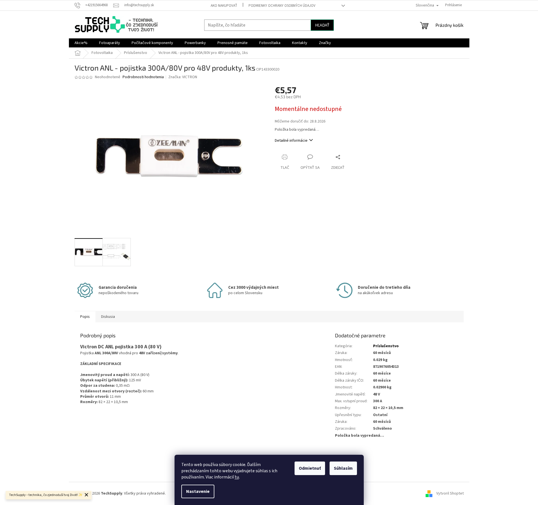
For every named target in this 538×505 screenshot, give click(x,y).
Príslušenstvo (386, 346)
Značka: (182, 77)
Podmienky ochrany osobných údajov (282, 5)
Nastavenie (198, 491)
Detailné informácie (291, 140)
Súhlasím (343, 468)
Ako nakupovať (224, 5)
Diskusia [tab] (108, 317)
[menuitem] (81, 42)
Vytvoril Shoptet (450, 493)
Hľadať (322, 25)
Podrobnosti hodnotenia (143, 77)
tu (237, 477)
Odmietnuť (310, 468)
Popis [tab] (85, 317)
